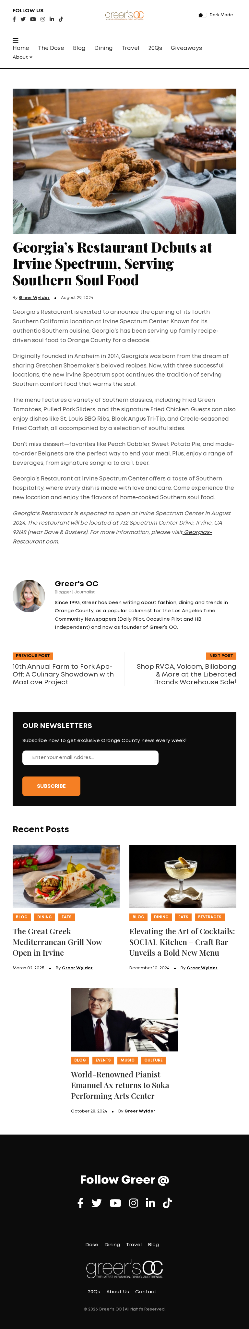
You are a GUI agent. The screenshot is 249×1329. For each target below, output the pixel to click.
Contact (145, 1292)
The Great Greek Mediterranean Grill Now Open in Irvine (57, 942)
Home (21, 48)
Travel (130, 48)
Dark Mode (221, 15)
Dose (91, 1245)
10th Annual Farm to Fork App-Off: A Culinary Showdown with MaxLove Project (63, 674)
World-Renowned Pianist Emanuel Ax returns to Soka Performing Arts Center (120, 1085)
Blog (79, 48)
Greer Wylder (34, 298)
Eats (67, 917)
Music (128, 1060)
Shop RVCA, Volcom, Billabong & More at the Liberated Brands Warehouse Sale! (186, 674)
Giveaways (186, 48)
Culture (153, 1060)
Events (103, 1060)
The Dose (51, 48)
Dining (103, 48)
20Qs (155, 48)
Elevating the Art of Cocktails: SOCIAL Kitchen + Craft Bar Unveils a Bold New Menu (182, 942)
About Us (117, 1292)
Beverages (209, 917)
